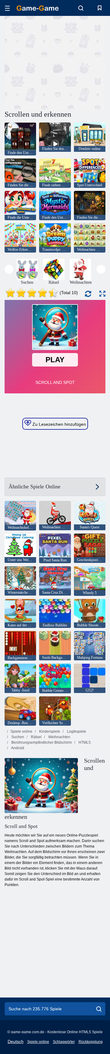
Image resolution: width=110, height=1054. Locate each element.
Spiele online (21, 731)
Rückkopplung (91, 1042)
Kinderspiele (49, 731)
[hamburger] (7, 8)
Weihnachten (58, 737)
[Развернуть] (102, 294)
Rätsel (36, 737)
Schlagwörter (64, 1042)
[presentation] (9, 269)
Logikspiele (76, 731)
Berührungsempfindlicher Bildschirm (41, 742)
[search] (98, 1009)
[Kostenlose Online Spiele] (37, 8)
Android (17, 748)
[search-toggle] (80, 8)
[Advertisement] (82, 62)
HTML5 (84, 742)
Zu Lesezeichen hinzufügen (58, 424)
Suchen (17, 737)
